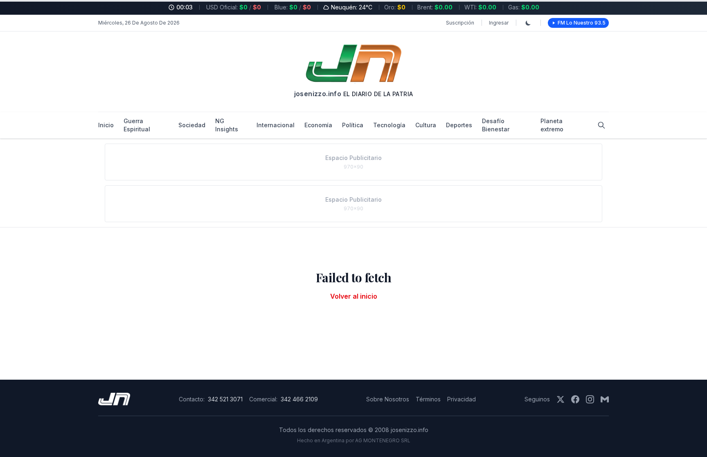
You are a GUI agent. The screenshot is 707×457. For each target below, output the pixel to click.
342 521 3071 (225, 399)
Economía (318, 125)
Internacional (276, 125)
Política (352, 125)
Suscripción (460, 23)
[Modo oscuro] (528, 23)
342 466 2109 (299, 399)
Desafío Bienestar (495, 125)
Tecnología (389, 125)
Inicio (106, 125)
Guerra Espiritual (137, 125)
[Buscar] (601, 125)
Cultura (425, 125)
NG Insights (226, 125)
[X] (560, 399)
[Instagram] (590, 399)
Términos (428, 399)
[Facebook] (575, 399)
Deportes (459, 125)
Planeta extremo (551, 125)
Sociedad (191, 125)
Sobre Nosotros (387, 399)
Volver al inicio (353, 296)
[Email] (605, 399)
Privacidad (461, 399)
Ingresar (499, 23)
